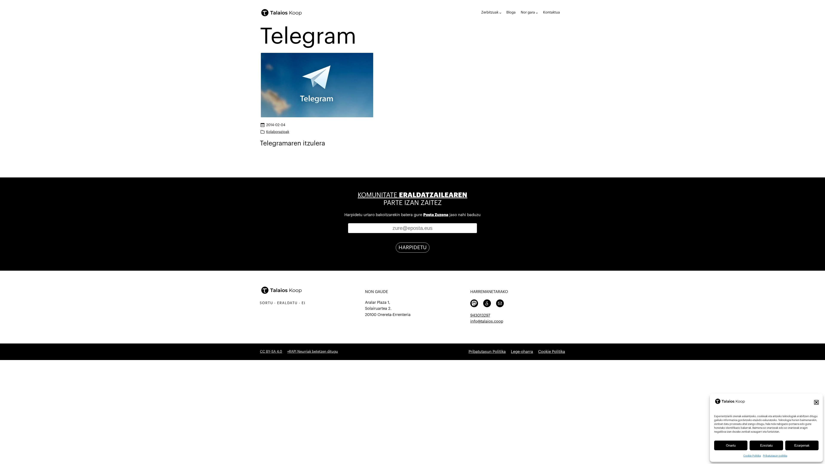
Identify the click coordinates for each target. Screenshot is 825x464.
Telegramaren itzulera (292, 143)
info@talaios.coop (486, 321)
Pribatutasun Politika (487, 352)
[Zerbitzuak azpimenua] (500, 13)
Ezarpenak (802, 445)
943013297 (480, 315)
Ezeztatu (766, 445)
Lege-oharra (522, 352)
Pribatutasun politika (775, 456)
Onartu (731, 445)
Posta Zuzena (435, 215)
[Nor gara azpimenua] (537, 13)
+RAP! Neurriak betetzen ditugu (312, 351)
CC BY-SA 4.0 (271, 351)
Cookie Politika (752, 456)
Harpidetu (413, 247)
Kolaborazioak (277, 132)
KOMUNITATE (412, 195)
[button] (816, 402)
